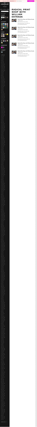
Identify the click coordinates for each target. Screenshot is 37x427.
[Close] (36, 0)
